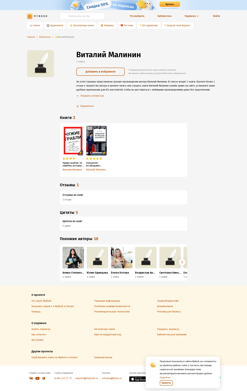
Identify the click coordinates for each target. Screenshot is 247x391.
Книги (36, 25)
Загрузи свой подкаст (179, 25)
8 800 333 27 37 (63, 378)
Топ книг (128, 25)
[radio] (64, 158)
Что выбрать (137, 16)
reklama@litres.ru (112, 378)
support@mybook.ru (86, 378)
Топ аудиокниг (150, 25)
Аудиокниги (56, 25)
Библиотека (165, 16)
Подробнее (165, 377)
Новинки (109, 25)
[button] (182, 262)
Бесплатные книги (83, 25)
